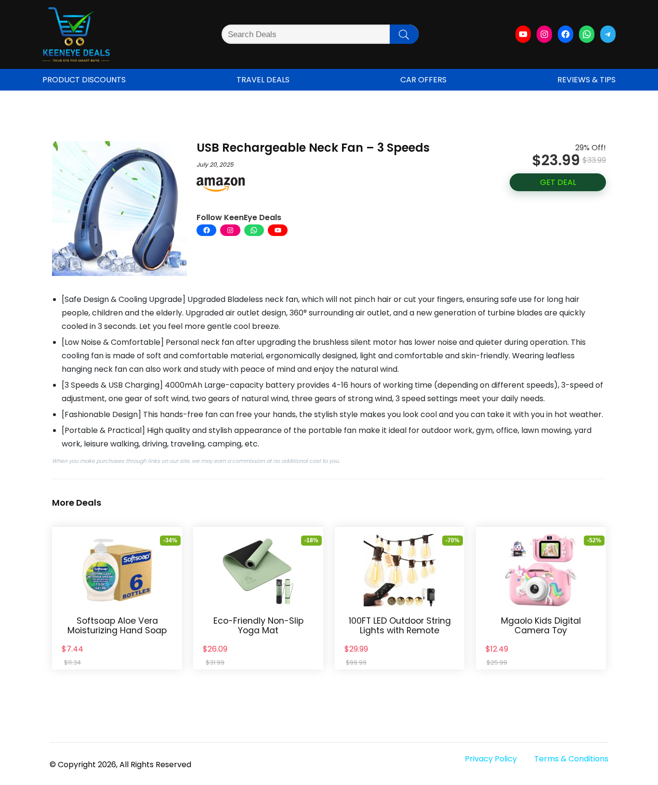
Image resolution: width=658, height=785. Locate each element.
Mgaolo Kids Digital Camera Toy (541, 625)
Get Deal (558, 182)
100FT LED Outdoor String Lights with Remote (400, 625)
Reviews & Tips (586, 79)
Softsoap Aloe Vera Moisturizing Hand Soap (117, 625)
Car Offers (423, 79)
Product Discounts (84, 79)
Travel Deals (263, 79)
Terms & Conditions (571, 758)
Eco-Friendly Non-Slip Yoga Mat (258, 625)
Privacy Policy (491, 758)
